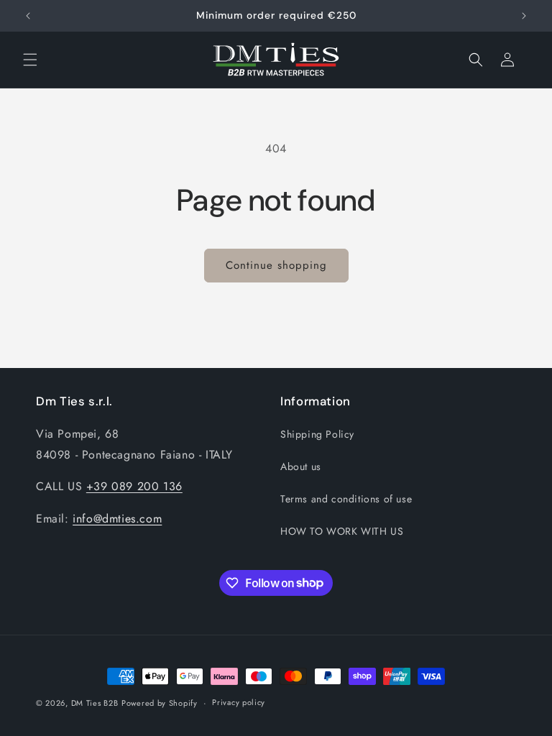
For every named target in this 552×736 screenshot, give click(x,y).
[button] (30, 59)
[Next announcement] (524, 16)
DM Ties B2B (95, 703)
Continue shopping (276, 265)
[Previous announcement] (28, 16)
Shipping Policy (317, 434)
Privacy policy (238, 702)
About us (300, 466)
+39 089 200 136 (134, 486)
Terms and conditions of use (346, 499)
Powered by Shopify (159, 703)
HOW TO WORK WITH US (341, 531)
